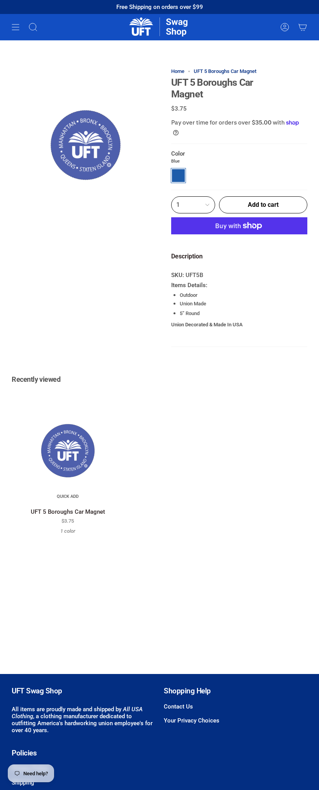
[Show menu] (15, 27)
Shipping (23, 782)
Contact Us (178, 706)
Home (177, 71)
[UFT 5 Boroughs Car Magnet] (68, 448)
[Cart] (303, 27)
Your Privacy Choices (191, 720)
